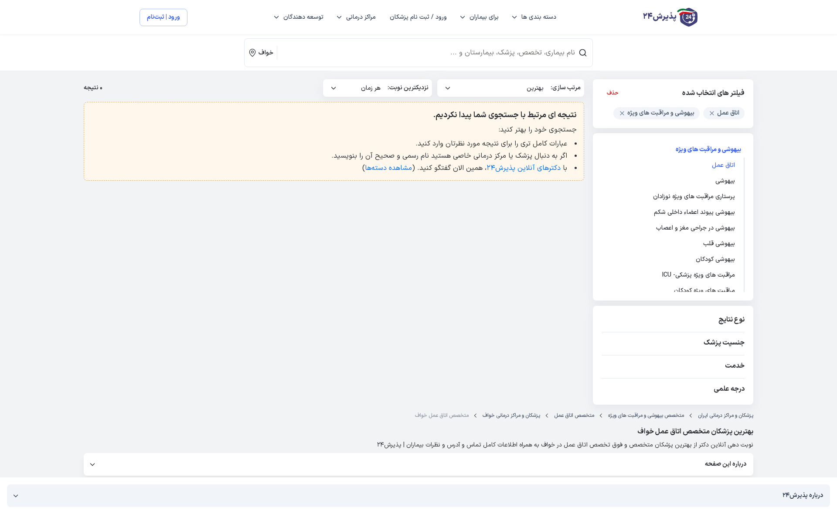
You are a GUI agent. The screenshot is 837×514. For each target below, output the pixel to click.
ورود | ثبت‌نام (163, 17)
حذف (613, 93)
